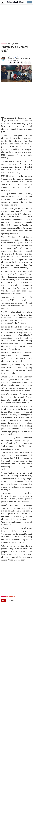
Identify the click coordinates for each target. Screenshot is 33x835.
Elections (11, 600)
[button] (2, 2)
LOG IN (29, 2)
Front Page (16, 44)
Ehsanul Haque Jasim (14, 57)
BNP (3, 600)
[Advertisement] (16, 26)
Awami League (13, 560)
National (9, 44)
